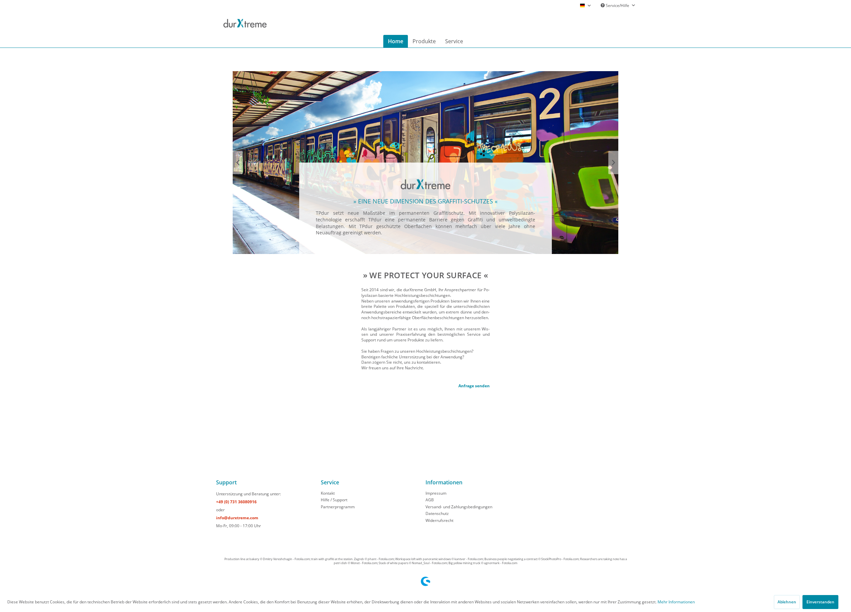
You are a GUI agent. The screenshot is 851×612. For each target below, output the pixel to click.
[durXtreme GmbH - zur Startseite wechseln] (245, 23)
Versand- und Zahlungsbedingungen (459, 507)
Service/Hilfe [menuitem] (617, 5)
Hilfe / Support (334, 500)
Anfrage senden (474, 386)
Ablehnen (787, 602)
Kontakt (328, 493)
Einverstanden (820, 602)
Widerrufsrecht (439, 520)
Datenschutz (437, 513)
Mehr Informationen (676, 602)
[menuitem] (624, 21)
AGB (430, 500)
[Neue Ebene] (425, 208)
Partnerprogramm (338, 507)
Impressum (436, 493)
